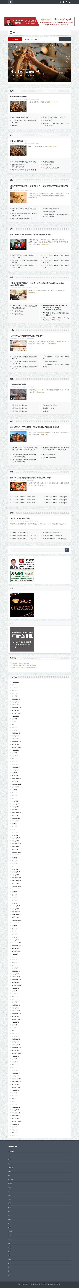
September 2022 (16, 784)
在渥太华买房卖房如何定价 (51, 458)
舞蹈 (9, 1259)
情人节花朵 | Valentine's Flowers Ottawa (23, 665)
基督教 (10, 1183)
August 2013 (15, 1090)
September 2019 (16, 886)
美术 (9, 1251)
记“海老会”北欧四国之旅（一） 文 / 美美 (24, 539)
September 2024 (16, 747)
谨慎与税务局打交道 (49, 211)
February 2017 (16, 971)
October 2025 (15, 710)
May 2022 (14, 795)
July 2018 (14, 926)
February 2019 (16, 906)
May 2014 (14, 1064)
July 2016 (14, 991)
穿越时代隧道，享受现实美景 (52, 533)
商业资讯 (10, 1179)
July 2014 (14, 1059)
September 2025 (16, 713)
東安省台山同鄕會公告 (25, 72)
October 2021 (15, 815)
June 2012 (14, 1130)
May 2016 (14, 996)
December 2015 (16, 1011)
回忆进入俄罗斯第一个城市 (20, 518)
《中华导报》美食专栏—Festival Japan (24, 497)
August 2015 (15, 1022)
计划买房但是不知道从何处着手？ (22, 218)
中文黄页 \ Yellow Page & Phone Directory (23, 667)
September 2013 (16, 1087)
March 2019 (15, 903)
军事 (9, 1163)
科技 (9, 1247)
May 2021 (14, 829)
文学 (9, 1215)
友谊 (9, 1175)
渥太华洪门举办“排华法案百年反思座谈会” (24, 162)
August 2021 (15, 821)
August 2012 (15, 1124)
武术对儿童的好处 (17, 311)
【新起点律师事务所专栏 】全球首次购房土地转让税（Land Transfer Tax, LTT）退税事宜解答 (37, 284)
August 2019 (15, 889)
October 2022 (15, 781)
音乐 (9, 1275)
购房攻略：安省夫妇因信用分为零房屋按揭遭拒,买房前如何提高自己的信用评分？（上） (56, 450)
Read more (52, 102)
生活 (12, 421)
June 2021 (14, 826)
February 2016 (16, 1005)
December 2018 (16, 911)
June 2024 (14, 756)
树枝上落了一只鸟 (48, 408)
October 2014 (15, 1050)
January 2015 (15, 1042)
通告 (9, 1271)
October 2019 (15, 883)
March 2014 (15, 1070)
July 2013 (14, 1093)
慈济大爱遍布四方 (48, 162)
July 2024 (14, 753)
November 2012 (16, 1115)
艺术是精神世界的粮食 (18, 384)
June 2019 (14, 894)
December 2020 (16, 843)
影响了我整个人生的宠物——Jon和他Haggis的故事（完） (31, 234)
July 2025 (14, 719)
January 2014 (15, 1076)
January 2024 (15, 770)
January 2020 (15, 875)
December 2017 (16, 943)
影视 (9, 1195)
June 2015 (14, 1028)
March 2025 (15, 730)
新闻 (12, 91)
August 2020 (15, 855)
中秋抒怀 (14, 125)
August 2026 (15, 682)
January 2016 (15, 1008)
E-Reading (11, 1151)
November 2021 (16, 812)
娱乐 (9, 1187)
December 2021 (16, 809)
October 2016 (15, 982)
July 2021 (14, 824)
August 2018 (15, 923)
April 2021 (14, 832)
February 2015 (16, 1039)
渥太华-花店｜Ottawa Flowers (19, 663)
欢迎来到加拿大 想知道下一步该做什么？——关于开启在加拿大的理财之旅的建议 (39, 187)
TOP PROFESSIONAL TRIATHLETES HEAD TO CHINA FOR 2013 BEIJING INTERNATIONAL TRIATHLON (55, 308)
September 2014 (16, 1053)
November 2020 (16, 846)
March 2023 (15, 775)
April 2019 (14, 900)
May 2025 (14, 724)
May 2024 (14, 758)
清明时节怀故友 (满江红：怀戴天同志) (54, 117)
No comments (35, 99)
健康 (9, 1159)
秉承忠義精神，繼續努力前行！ (21, 117)
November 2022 (16, 778)
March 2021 (15, 835)
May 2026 (14, 690)
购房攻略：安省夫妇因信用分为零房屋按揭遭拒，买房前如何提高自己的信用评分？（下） (24, 450)
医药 (9, 1171)
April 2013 (14, 1101)
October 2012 (15, 1118)
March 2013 (15, 1104)
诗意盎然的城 (47, 120)
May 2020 (14, 863)
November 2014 (16, 1047)
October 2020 (15, 849)
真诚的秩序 (46, 411)
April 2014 (14, 1067)
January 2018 (15, 940)
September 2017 (16, 951)
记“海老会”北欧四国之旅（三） (21, 533)
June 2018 (14, 928)
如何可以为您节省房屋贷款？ (52, 208)
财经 (12, 180)
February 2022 (16, 804)
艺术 (9, 1263)
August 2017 (15, 954)
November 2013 (16, 1081)
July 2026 (14, 685)
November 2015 (16, 1013)
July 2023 (14, 773)
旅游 (12, 513)
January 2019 (15, 909)
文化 (9, 1211)
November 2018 (16, 914)
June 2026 (14, 688)
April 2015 (14, 1033)
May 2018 (14, 931)
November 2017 (16, 945)
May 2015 (14, 1030)
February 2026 (16, 699)
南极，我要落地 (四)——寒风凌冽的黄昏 (55, 539)
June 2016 (14, 994)
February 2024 (16, 767)
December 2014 (16, 1045)
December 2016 (16, 977)
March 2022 (15, 801)
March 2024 (15, 764)
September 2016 (16, 985)
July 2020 (14, 858)
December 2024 (16, 739)
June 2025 (14, 722)
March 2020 (15, 869)
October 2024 (15, 744)
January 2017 (15, 974)
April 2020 (14, 866)
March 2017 (15, 968)
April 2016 (14, 999)
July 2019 (14, 892)
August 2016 (15, 988)
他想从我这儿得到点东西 (19, 405)
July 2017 (14, 957)
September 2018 (16, 920)
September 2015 (16, 1019)
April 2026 (14, 693)
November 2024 (16, 741)
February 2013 (16, 1107)
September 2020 (16, 852)
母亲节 (10, 1231)
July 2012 (14, 1127)
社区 (29, 99)
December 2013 (16, 1079)
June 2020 (14, 860)
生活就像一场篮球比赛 (50, 361)
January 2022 (15, 807)
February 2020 (16, 872)
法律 (27, 287)
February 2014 (16, 1073)
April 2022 (14, 798)
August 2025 (15, 716)
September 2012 (16, 1121)
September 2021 (16, 818)
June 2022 (14, 792)
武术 (9, 1227)
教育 (12, 229)
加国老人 (22, 99)
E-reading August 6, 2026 (31, 39)
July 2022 (14, 790)
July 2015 (14, 1025)
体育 (12, 277)
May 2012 (14, 1132)
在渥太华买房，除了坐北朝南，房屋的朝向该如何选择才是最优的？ (34, 427)
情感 (12, 379)
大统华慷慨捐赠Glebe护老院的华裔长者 (24, 170)
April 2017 (14, 965)
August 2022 (15, 787)
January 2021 (15, 841)
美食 (12, 472)
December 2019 (16, 877)
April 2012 (14, 1135)
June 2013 (14, 1096)
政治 (9, 1203)
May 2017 (14, 962)
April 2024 (14, 761)
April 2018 (14, 934)
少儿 (12, 330)
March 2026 (15, 696)
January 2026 (15, 702)
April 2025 (14, 727)
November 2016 (16, 979)
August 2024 (15, 750)
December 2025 (16, 705)
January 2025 (15, 736)
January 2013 (15, 1110)
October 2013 (15, 1084)
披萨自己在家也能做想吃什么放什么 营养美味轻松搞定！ (30, 478)
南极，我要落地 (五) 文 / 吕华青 (52, 536)
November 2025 (16, 707)
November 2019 (16, 880)
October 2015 (15, 1016)
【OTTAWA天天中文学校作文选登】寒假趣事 (26, 336)
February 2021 (16, 838)
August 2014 (15, 1056)
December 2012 (16, 1113)
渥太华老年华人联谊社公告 (51, 168)
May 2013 (14, 1098)
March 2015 (15, 1036)
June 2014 (14, 1062)
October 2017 (15, 948)
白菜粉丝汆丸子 (48, 165)
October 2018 (15, 917)
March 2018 (15, 937)
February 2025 (16, 733)
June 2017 (14, 960)
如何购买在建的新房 (49, 455)
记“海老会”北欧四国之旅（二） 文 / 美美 (24, 536)
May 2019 (14, 897)
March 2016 (15, 1002)
